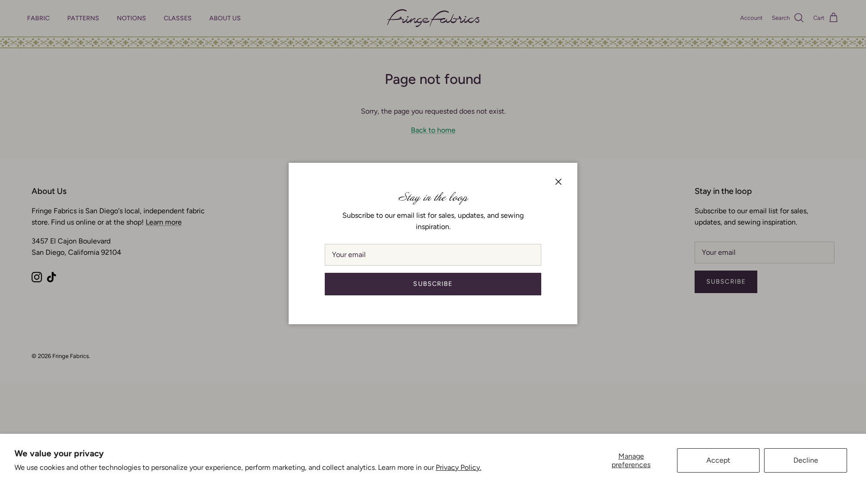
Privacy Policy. (458, 467)
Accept (718, 460)
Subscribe (432, 284)
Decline (805, 460)
